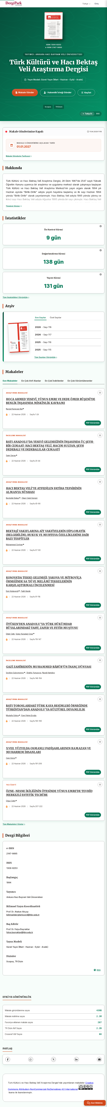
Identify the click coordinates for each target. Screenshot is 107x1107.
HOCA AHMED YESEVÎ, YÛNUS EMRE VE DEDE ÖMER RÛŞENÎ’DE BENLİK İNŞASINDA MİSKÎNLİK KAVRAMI (50, 401)
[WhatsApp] (30, 1059)
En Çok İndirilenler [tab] (54, 380)
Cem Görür (10, 758)
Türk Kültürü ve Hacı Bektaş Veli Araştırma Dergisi (53, 65)
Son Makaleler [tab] (10, 380)
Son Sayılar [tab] (40, 317)
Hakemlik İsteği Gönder (59, 92)
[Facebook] (7, 1059)
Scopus (48, 107)
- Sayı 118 (43, 327)
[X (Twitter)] (53, 1059)
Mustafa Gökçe (12, 715)
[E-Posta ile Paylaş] (99, 1059)
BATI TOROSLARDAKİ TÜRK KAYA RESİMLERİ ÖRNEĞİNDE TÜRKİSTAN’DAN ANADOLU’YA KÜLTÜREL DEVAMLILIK (47, 707)
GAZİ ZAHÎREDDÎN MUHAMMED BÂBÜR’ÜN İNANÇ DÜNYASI (48, 667)
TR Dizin (58, 107)
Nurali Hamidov (48, 673)
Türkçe (85, 4)
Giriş (96, 3)
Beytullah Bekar (12, 498)
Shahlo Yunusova (33, 673)
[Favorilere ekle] (100, 392)
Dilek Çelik (10, 634)
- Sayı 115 (43, 349)
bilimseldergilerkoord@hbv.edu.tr (23, 914)
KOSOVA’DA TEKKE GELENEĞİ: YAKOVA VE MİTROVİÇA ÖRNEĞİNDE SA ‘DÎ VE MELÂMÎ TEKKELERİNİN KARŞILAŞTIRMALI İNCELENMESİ (43, 581)
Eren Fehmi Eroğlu (28, 715)
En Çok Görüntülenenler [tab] (80, 380)
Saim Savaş (11, 455)
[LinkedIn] (76, 1059)
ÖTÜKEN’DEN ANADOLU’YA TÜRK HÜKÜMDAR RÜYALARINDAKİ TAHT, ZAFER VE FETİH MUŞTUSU (42, 626)
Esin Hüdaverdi (12, 591)
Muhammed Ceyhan (14, 545)
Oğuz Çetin (10, 801)
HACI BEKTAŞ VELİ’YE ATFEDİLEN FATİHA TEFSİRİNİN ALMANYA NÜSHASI (44, 490)
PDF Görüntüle (92, 423)
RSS (99, 970)
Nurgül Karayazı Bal (14, 409)
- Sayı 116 (43, 342)
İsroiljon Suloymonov (15, 673)
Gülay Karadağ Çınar (24, 634)
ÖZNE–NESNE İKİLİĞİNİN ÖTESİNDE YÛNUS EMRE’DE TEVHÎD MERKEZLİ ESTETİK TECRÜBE (49, 793)
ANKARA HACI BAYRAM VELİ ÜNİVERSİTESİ (59, 54)
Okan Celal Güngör (30, 498)
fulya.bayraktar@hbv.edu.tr (19, 932)
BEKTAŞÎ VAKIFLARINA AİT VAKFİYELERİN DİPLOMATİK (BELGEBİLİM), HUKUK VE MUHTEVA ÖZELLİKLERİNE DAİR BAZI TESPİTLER (47, 534)
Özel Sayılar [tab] (55, 317)
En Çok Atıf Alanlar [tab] (31, 380)
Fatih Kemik (25, 591)
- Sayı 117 (43, 334)
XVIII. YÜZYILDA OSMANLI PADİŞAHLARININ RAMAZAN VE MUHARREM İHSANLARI (48, 750)
